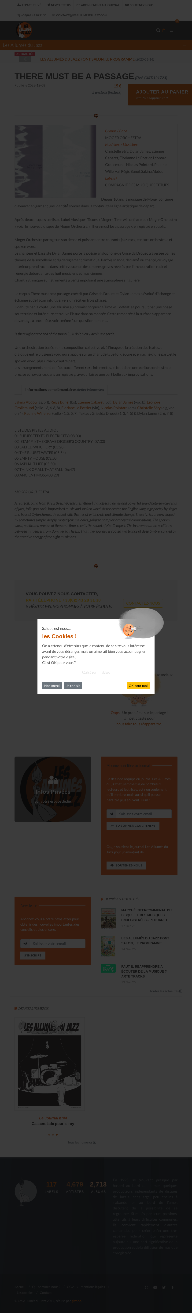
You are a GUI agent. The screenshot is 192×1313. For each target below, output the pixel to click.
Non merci (52, 686)
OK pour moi (138, 686)
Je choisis (73, 686)
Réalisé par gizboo (96, 672)
